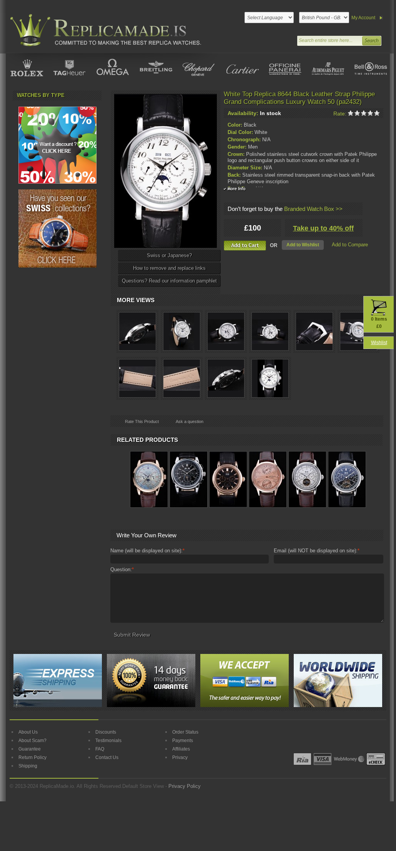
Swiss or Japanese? (169, 255)
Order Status (185, 732)
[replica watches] (104, 30)
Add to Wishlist (302, 244)
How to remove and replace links (169, 268)
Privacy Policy (184, 786)
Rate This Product (142, 421)
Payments (182, 740)
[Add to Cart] (245, 246)
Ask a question (189, 421)
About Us (28, 732)
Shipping (27, 766)
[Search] (371, 39)
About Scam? (32, 740)
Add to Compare (350, 244)
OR (273, 245)
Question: (122, 569)
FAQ (99, 749)
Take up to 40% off (323, 228)
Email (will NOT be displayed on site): (316, 550)
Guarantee (29, 749)
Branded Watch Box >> (313, 209)
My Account (363, 17)
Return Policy (32, 757)
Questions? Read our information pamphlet (169, 281)
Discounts (105, 732)
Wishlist (379, 342)
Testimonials (108, 740)
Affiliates (181, 749)
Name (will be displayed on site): (147, 550)
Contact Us (106, 757)
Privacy (180, 757)
